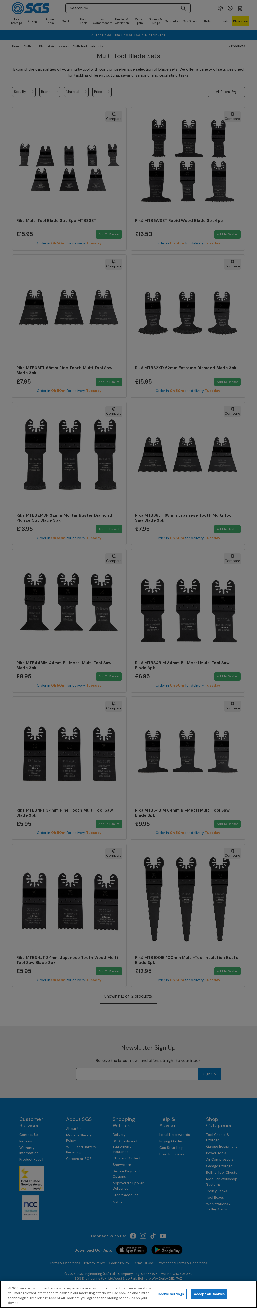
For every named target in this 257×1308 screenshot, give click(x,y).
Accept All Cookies (209, 1294)
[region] (128, 1294)
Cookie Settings (171, 1294)
